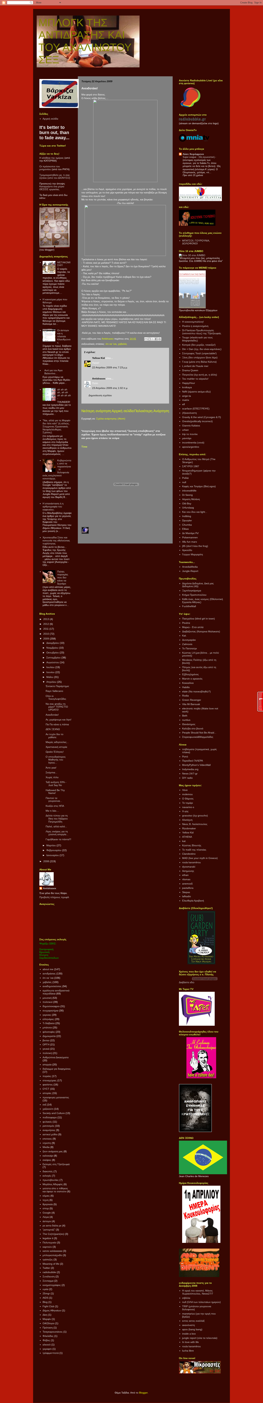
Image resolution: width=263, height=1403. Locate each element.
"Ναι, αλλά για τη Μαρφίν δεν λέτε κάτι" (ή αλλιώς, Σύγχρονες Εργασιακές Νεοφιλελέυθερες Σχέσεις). (56, 426)
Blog (45, 1302)
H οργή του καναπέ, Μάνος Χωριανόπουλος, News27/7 (197, 1292)
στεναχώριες (50, 1080)
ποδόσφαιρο (50, 1117)
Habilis (186, 687)
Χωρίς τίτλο (52, 777)
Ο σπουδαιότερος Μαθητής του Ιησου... (56, 759)
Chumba (187, 524)
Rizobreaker (189, 828)
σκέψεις (47, 1160)
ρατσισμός (48, 1125)
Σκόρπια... (51, 772)
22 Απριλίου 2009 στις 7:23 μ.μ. (110, 367)
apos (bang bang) (192, 1329)
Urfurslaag (188, 507)
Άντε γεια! (51, 767)
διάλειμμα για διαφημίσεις (57, 1068)
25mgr (46, 1293)
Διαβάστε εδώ (186, 982)
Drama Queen (190, 370)
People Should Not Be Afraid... (199, 732)
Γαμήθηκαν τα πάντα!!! (58, 839)
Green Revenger (191, 699)
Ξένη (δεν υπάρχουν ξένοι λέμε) (200, 357)
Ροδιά (185, 477)
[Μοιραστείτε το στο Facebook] (156, 339)
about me (48, 969)
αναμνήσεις (49, 1130)
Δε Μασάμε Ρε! (190, 533)
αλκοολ (47, 1344)
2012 (46, 624)
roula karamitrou (191, 862)
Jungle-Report (190, 571)
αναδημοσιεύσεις (52, 986)
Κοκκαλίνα (188, 682)
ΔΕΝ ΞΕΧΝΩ (53, 729)
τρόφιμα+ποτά (51, 1353)
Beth (184, 715)
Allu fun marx (189, 541)
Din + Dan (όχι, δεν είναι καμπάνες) (201, 349)
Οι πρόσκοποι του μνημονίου (49, 168)
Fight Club (48, 1306)
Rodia (185, 695)
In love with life (190, 1342)
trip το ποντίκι (190, 434)
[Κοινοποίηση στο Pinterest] (159, 339)
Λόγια (46, 1217)
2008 (46, 861)
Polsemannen (190, 537)
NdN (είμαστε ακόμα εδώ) (196, 391)
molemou (187, 794)
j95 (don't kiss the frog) (195, 546)
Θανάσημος (188, 724)
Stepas (186, 892)
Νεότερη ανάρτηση (96, 411)
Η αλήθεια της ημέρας (51, 157)
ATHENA (187, 836)
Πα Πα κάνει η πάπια (57, 724)
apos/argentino (190, 446)
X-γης (185, 811)
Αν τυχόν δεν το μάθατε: (54, 736)
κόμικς (46, 1195)
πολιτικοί (47, 1002)
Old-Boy (186, 503)
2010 (46, 633)
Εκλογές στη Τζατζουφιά (56, 1164)
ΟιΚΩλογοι (48, 1323)
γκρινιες (47, 1014)
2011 (46, 628)
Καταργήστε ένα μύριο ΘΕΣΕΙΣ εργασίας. (51, 188)
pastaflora (187, 887)
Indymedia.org (190, 769)
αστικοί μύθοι (50, 1134)
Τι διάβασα (49, 1023)
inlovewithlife (189, 490)
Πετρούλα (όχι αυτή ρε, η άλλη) (199, 374)
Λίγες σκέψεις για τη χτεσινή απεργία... (57, 833)
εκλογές (47, 1175)
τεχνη (46, 1200)
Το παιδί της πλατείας (194, 849)
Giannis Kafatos (191, 425)
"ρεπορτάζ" (49, 1229)
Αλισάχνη (187, 819)
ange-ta (186, 395)
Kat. (184, 635)
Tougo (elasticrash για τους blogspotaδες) (197, 339)
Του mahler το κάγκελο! (195, 378)
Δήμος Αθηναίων (52, 1310)
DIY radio (187, 777)
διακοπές (48, 1171)
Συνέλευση (49, 1276)
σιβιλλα (186, 1297)
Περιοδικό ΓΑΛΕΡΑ (192, 760)
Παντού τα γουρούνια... (54, 799)
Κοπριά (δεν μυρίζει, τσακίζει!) (199, 344)
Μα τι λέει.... (52, 810)
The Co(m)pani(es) (53, 1233)
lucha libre (188, 1350)
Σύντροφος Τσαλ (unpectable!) (199, 353)
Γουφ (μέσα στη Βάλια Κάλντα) (199, 361)
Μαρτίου (51, 845)
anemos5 (187, 883)
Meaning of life (51, 1263)
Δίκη (45, 1314)
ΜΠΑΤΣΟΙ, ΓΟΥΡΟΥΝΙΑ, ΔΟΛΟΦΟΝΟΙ (196, 242)
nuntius (186, 719)
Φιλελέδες (48, 1336)
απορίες (47, 1093)
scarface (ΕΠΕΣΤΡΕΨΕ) (196, 408)
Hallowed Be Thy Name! (55, 792)
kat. (184, 841)
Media (46, 1147)
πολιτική (47, 1053)
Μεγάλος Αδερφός (53, 1184)
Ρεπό (185, 756)
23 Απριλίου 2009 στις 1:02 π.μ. (110, 388)
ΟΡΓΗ (46, 1044)
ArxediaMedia (190, 566)
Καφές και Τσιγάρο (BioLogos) (199, 486)
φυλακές (47, 1121)
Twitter (46, 1267)
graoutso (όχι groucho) (195, 815)
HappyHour (188, 383)
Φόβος (46, 1340)
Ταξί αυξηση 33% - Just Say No (56, 784)
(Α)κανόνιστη (189, 412)
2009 (46, 638)
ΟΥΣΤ (46, 1088)
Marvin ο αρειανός (192, 678)
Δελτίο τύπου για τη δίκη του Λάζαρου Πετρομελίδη (57, 818)
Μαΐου (50, 677)
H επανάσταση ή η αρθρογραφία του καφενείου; (53, 506)
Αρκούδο (187, 550)
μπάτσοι (47, 1027)
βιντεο (46, 1040)
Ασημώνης (188, 871)
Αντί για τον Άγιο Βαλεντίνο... (53, 372)
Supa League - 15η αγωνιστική (199, 157)
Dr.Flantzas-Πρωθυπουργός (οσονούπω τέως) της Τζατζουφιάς (201, 332)
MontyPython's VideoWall (196, 765)
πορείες (47, 1076)
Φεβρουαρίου (54, 850)
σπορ (46, 1208)
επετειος (47, 1138)
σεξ (44, 1104)
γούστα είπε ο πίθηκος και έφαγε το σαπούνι (55, 1190)
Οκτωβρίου (53, 652)
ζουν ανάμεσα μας (53, 1151)
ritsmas (186, 879)
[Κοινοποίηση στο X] (153, 339)
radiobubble (49, 1272)
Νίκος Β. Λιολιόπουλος (194, 824)
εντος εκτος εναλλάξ (193, 1320)
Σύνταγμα (48, 1280)
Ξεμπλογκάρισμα (191, 590)
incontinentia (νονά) (193, 442)
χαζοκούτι (48, 1108)
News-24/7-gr (190, 773)
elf (183, 404)
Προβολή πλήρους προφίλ (54, 897)
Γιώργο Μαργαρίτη (192, 554)
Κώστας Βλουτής (191, 845)
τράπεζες (48, 1259)
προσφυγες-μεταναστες (56, 1097)
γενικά (46, 1048)
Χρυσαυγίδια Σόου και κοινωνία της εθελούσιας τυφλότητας (56, 540)
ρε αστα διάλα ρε (52, 1225)
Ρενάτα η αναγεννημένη (195, 326)
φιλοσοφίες (49, 1031)
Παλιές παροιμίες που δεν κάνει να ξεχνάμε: (62, 577)
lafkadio (186, 896)
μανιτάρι (186, 438)
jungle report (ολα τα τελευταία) (199, 1338)
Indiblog (186, 516)
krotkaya (187, 387)
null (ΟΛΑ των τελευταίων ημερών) (201, 1302)
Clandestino (189, 853)
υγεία (45, 1289)
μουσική (47, 997)
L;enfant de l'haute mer (195, 366)
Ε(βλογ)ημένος (190, 674)
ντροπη (47, 1143)
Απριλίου (51, 681)
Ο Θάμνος (188, 798)
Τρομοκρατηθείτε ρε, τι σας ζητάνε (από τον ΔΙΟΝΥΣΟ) (54, 176)
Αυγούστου (53, 662)
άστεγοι (47, 1221)
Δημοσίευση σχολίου (100, 395)
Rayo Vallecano (54, 691)
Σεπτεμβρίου (53, 657)
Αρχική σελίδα (123, 411)
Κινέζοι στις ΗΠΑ (55, 805)
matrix (185, 400)
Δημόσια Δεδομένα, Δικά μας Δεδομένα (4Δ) (198, 585)
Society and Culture (54, 1113)
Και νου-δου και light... (194, 511)
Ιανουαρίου (53, 855)
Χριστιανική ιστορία (56, 746)
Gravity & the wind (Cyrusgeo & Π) (201, 417)
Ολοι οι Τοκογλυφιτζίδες (56, 697)
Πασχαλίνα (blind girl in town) (198, 618)
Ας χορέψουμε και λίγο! (58, 719)
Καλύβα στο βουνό (192, 728)
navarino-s (188, 807)
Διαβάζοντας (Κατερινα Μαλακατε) (201, 631)
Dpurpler (187, 520)
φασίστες (48, 1084)
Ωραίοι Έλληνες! (55, 751)
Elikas (185, 528)
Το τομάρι (187, 802)
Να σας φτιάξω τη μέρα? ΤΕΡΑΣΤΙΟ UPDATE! (57, 706)
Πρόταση (48, 1327)
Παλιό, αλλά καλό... (56, 826)
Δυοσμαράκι (189, 639)
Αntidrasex (98, 378)
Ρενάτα (186, 622)
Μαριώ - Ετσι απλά (192, 627)
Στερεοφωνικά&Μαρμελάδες (197, 736)
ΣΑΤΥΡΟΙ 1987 (190, 466)
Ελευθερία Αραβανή (193, 900)
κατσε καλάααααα (52, 1250)
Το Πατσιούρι (189, 648)
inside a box (189, 1333)
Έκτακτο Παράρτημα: (57, 686)
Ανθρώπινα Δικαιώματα (56, 1057)
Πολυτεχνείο (49, 1242)
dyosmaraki (188, 866)
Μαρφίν (47, 1319)
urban (185, 429)
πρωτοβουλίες (51, 1180)
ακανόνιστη (188, 1325)
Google (47, 1212)
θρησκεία (48, 1204)
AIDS (45, 1297)
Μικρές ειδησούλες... (57, 742)
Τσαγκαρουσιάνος (53, 1331)
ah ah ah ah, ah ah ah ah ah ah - (64, 394)
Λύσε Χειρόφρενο (193, 154)
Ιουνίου (50, 672)
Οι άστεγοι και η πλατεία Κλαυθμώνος (63, 336)
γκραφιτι (47, 1348)
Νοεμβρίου (52, 647)
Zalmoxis (187, 644)
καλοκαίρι (48, 1155)
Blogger (143, 1392)
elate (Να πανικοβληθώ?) (196, 691)
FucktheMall (189, 606)
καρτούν (47, 1246)
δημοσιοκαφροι (51, 1006)
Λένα (184, 790)
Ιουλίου (50, 667)
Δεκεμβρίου (53, 642)
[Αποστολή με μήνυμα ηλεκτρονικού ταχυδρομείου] (146, 339)
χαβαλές (122, 343)
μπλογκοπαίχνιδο (52, 1255)
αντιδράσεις (49, 973)
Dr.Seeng (187, 494)
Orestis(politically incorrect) (197, 421)
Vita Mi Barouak (191, 704)
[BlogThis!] (149, 339)
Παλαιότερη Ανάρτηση (151, 411)
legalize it (48, 1238)
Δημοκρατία (49, 1036)
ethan (185, 875)
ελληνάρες (48, 1019)
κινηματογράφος (52, 1285)
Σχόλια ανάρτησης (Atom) (110, 418)
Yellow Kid (98, 358)
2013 (46, 619)
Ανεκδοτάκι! (52, 714)
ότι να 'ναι (111, 343)
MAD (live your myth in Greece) (200, 858)
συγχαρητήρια (50, 1010)
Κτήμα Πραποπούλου (194, 594)
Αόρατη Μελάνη (191, 499)
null (184, 482)
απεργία (47, 1064)
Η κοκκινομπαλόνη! (193, 321)
